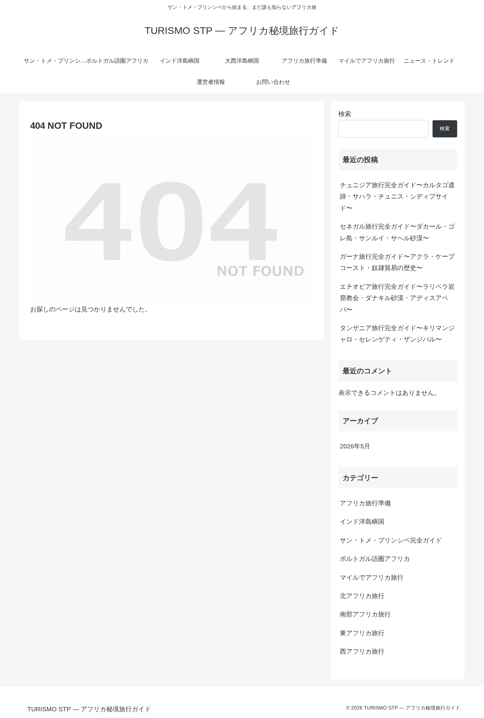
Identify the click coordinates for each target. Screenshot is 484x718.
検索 (344, 113)
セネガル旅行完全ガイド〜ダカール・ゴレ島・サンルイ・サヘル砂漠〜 (397, 232)
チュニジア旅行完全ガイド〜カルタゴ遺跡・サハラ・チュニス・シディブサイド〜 (397, 197)
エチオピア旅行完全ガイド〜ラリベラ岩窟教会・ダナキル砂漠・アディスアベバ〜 (397, 298)
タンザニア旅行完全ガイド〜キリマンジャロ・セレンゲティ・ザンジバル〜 (397, 333)
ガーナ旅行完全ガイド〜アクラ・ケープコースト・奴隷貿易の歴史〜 (397, 262)
